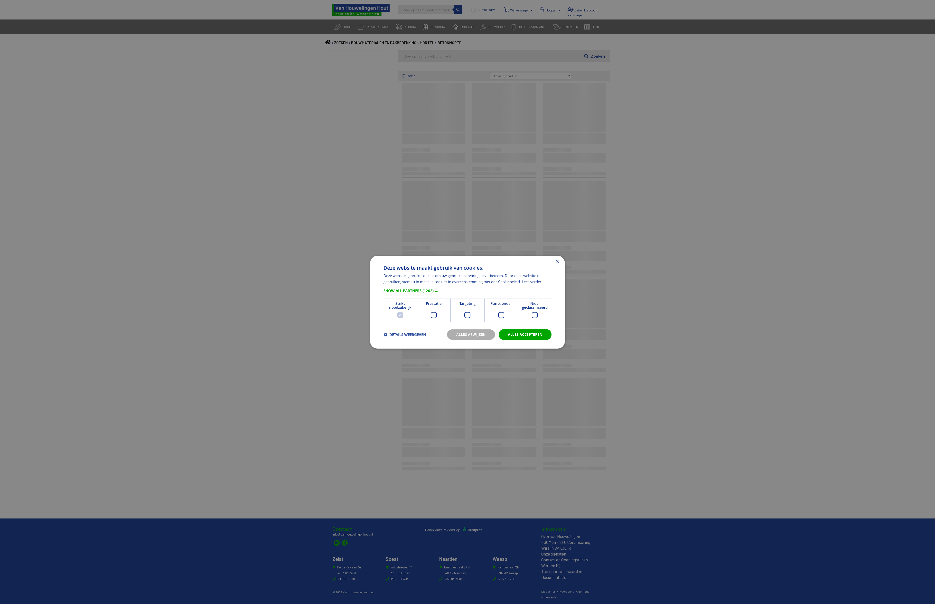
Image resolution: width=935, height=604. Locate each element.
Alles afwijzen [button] (471, 334)
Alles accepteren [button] (525, 334)
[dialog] (467, 302)
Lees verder (531, 281)
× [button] (557, 261)
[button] (467, 290)
